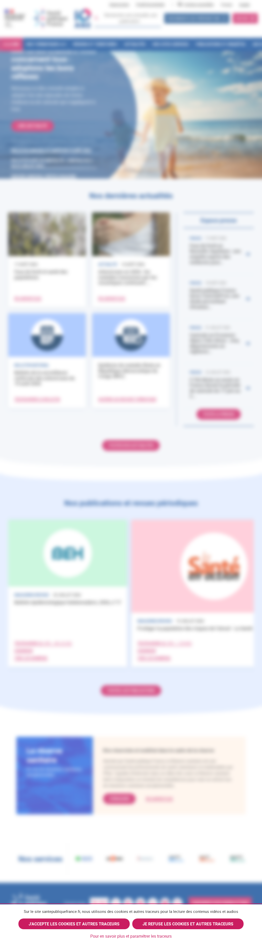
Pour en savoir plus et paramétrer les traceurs (131, 936)
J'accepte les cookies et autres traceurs (74, 924)
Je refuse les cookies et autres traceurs (188, 924)
